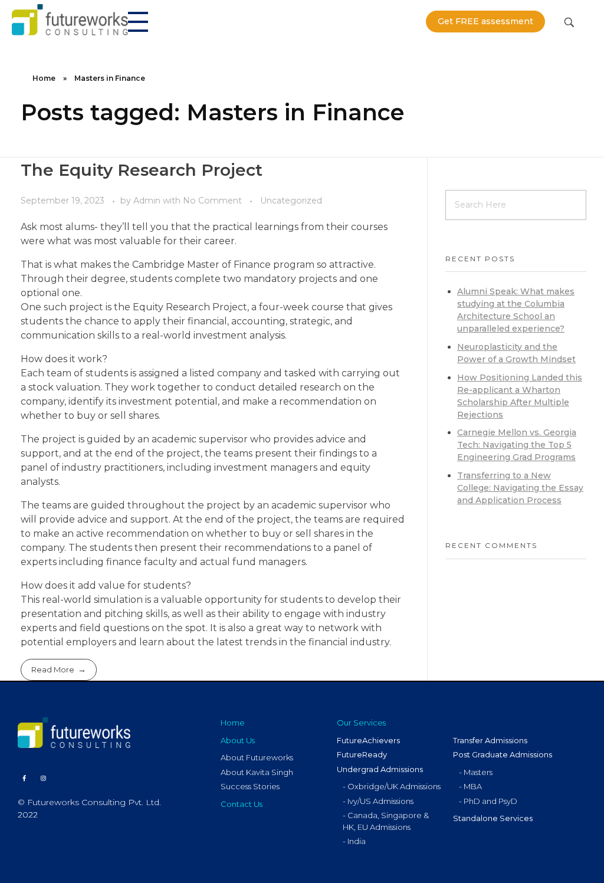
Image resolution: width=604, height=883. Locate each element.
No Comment (212, 200)
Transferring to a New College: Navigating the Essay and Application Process (520, 487)
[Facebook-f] (24, 778)
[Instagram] (43, 778)
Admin (148, 200)
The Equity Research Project (141, 170)
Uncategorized (291, 200)
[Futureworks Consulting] (70, 19)
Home (43, 78)
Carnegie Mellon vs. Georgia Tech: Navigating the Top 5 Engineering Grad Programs (516, 444)
